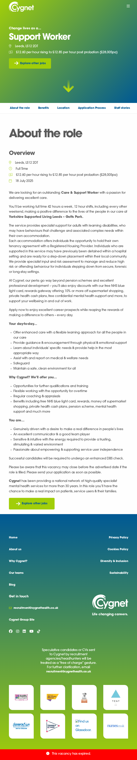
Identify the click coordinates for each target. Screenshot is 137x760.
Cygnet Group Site (21, 619)
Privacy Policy (118, 537)
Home (13, 537)
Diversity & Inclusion (114, 561)
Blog (12, 584)
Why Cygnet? (18, 561)
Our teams (16, 573)
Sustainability (119, 573)
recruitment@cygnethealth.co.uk (68, 671)
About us (15, 549)
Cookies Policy (118, 549)
